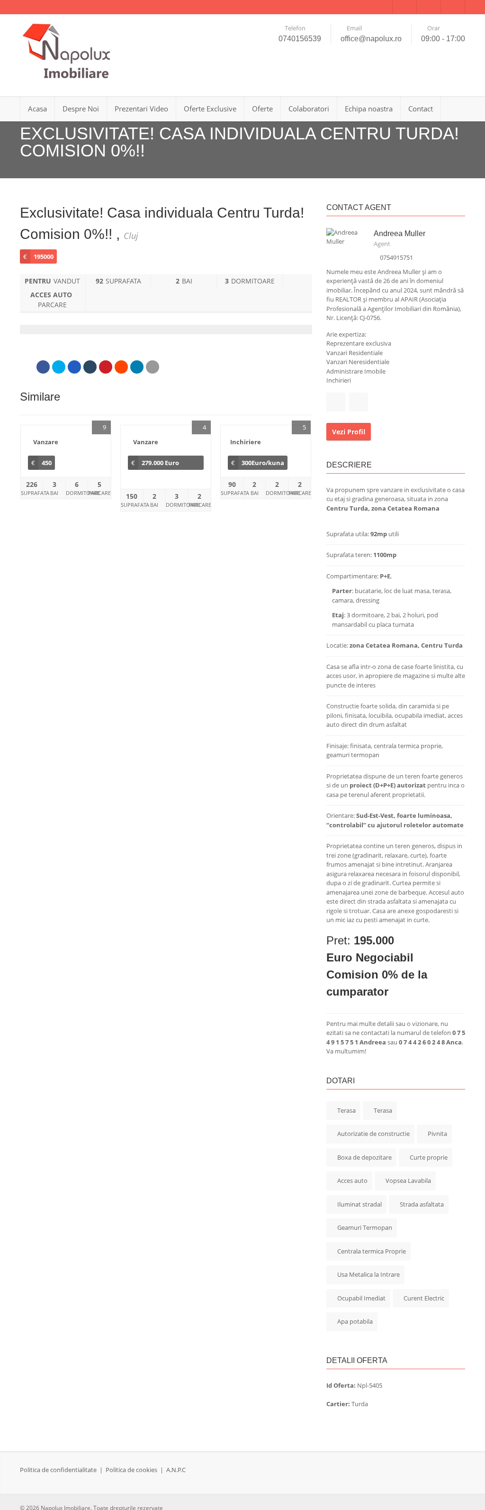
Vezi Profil (348, 431)
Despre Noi (81, 108)
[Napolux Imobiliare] (67, 51)
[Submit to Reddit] (121, 367)
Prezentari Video (141, 108)
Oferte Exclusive (210, 108)
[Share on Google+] (74, 367)
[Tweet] (58, 367)
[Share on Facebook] (43, 367)
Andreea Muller (399, 233)
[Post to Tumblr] (90, 367)
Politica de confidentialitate (58, 1469)
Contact (420, 108)
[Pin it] (105, 367)
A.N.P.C (176, 1469)
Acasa (37, 108)
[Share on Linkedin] (137, 367)
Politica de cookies (131, 1469)
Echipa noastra (369, 108)
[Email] (152, 367)
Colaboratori (308, 108)
